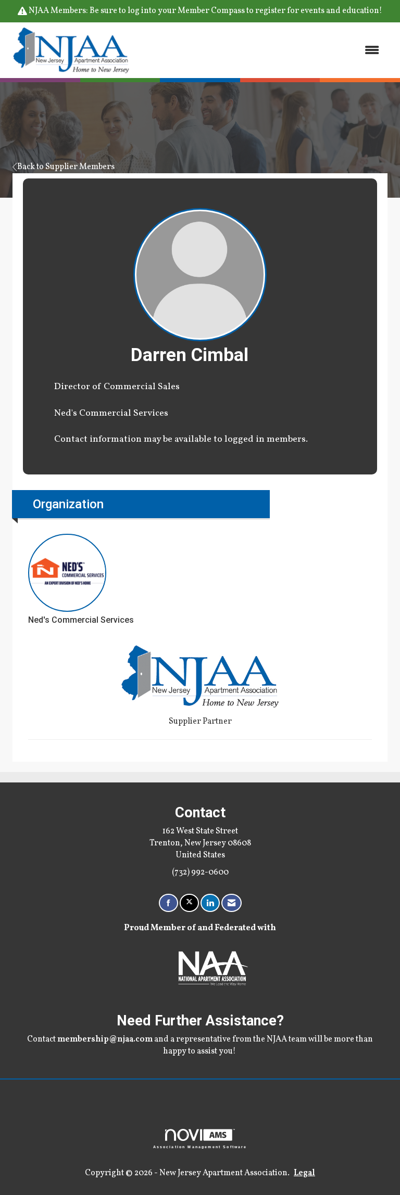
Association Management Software (200, 1146)
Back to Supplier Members (66, 167)
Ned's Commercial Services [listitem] (81, 620)
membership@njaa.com (105, 1039)
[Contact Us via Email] (231, 903)
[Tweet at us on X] (189, 903)
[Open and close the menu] (262, 50)
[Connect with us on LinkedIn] (210, 903)
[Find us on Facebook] (168, 903)
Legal (304, 1173)
